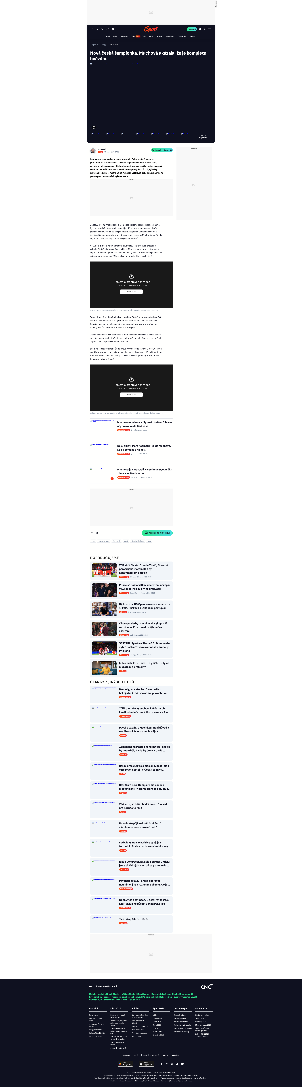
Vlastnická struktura (117, 1081)
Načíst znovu (131, 292)
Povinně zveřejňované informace (181, 1081)
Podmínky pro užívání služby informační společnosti (141, 1078)
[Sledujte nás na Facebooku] (92, 29)
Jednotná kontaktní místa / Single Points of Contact (142, 1081)
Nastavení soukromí (200, 1078)
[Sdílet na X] (97, 533)
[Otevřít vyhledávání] (204, 29)
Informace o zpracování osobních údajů (173, 1078)
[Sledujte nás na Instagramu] (97, 29)
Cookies (190, 1078)
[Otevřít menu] (209, 29)
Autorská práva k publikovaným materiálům (108, 1078)
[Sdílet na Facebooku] (92, 533)
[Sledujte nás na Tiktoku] (107, 29)
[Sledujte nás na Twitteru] (102, 29)
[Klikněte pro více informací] (93, 127)
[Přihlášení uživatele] (200, 29)
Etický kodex (165, 1081)
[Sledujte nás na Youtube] (113, 29)
